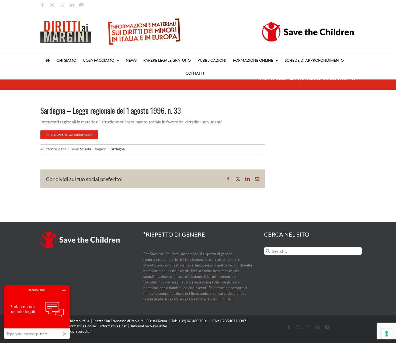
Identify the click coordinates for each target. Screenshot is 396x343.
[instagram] (308, 327)
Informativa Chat (113, 326)
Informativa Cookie (81, 326)
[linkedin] (317, 327)
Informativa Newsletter (149, 326)
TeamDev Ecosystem (76, 331)
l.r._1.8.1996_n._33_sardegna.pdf (69, 135)
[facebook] (288, 327)
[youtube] (327, 327)
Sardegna (117, 149)
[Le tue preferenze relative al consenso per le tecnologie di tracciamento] (386, 333)
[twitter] (298, 327)
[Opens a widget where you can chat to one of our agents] (37, 312)
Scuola (85, 149)
